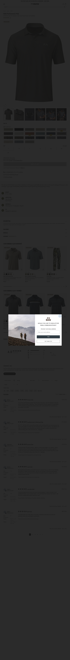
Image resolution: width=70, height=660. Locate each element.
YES (48, 336)
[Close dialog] (60, 316)
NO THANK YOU (48, 341)
